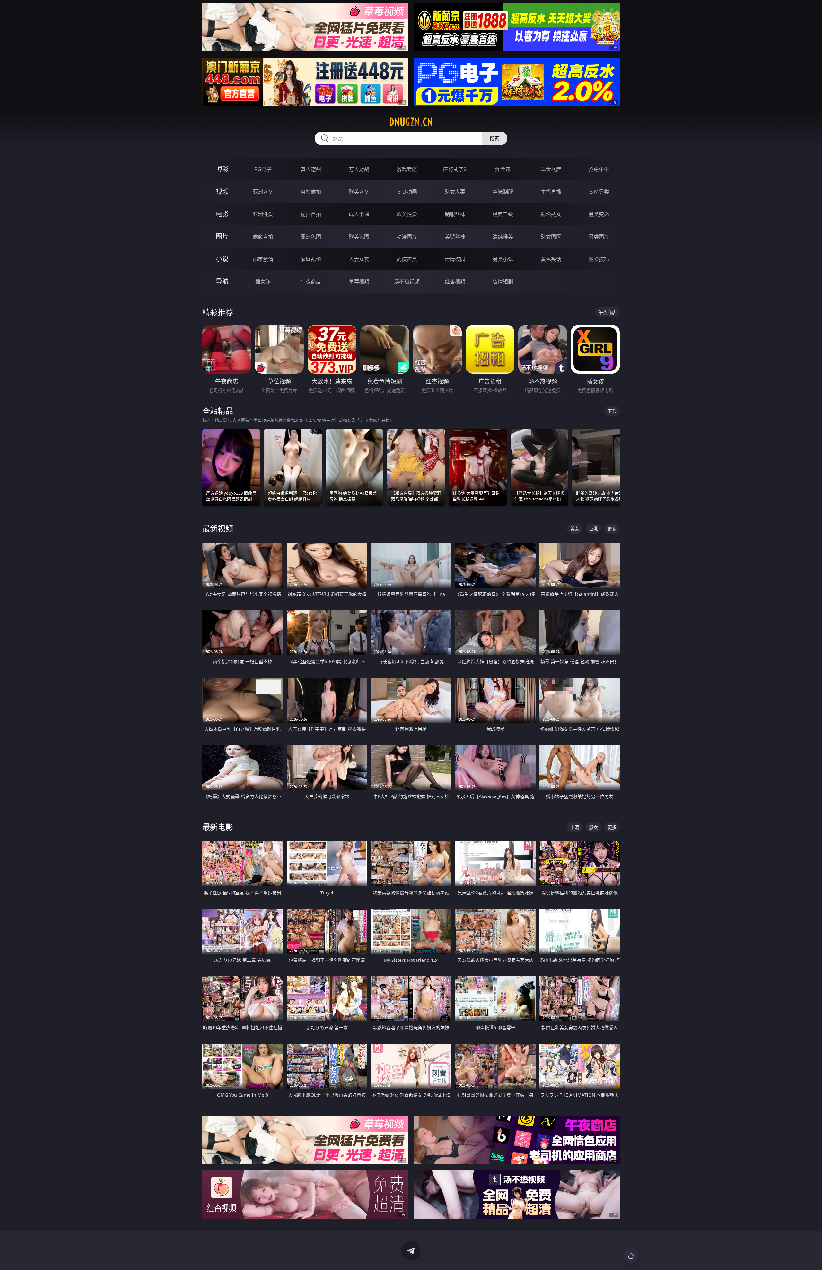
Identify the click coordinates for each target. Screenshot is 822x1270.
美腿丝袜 (455, 236)
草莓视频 (359, 281)
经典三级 (503, 214)
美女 (574, 529)
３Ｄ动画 (407, 191)
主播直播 (551, 191)
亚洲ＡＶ (263, 191)
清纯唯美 (503, 236)
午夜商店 (311, 281)
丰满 (574, 827)
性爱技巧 (599, 259)
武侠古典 (407, 259)
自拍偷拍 (311, 191)
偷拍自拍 (311, 214)
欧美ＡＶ (359, 191)
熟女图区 (551, 236)
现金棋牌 (551, 169)
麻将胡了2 (455, 169)
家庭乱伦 (311, 259)
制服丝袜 (455, 214)
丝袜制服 (503, 191)
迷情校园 (455, 259)
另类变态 (599, 214)
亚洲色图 (311, 236)
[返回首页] (630, 1256)
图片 (222, 236)
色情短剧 (503, 281)
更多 (612, 529)
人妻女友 (359, 259)
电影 (222, 214)
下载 (612, 411)
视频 (222, 191)
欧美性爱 (407, 214)
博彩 (222, 169)
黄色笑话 (551, 259)
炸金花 (503, 169)
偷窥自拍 (263, 236)
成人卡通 (359, 214)
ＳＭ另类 (599, 191)
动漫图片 (407, 236)
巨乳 (593, 529)
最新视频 (217, 528)
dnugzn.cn (411, 122)
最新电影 (217, 827)
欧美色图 (359, 236)
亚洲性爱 (263, 214)
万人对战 (359, 169)
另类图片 (599, 236)
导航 (222, 281)
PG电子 (263, 169)
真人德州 (311, 169)
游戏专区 (407, 169)
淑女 (593, 827)
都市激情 (263, 259)
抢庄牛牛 (599, 169)
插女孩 (263, 281)
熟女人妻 (455, 191)
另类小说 (503, 259)
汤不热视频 (407, 281)
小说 (222, 259)
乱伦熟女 (551, 214)
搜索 (494, 138)
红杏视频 (455, 281)
